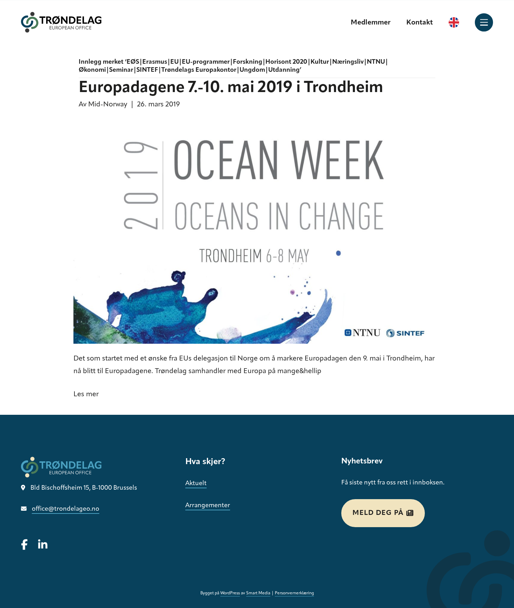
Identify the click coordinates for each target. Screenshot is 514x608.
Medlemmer (371, 22)
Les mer (86, 394)
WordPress (230, 593)
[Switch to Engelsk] (454, 22)
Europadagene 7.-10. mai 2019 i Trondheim (231, 88)
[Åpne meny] (484, 22)
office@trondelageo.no (65, 509)
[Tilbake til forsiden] (61, 22)
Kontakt (419, 22)
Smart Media (258, 593)
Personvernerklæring (294, 593)
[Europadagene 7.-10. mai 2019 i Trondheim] (252, 231)
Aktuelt (196, 484)
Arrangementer (207, 506)
